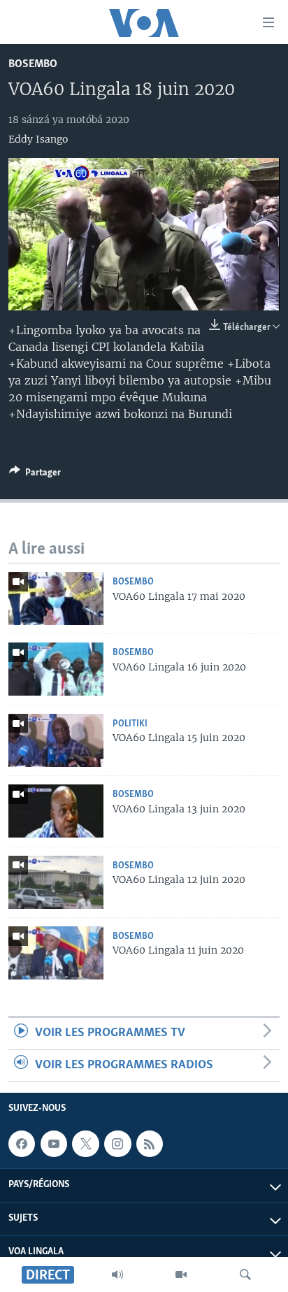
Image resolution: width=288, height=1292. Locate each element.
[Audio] (117, 1274)
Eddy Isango (38, 139)
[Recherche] (245, 1274)
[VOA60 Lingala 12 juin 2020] (55, 882)
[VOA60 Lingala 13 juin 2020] (55, 811)
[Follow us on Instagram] (117, 1143)
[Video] (181, 1274)
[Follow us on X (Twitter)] (85, 1143)
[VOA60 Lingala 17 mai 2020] (55, 598)
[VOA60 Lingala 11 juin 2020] (55, 952)
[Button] (35, 474)
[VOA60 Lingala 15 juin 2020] (55, 740)
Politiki (130, 723)
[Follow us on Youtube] (54, 1143)
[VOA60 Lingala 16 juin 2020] (55, 669)
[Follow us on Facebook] (21, 1143)
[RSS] (149, 1143)
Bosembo (32, 64)
